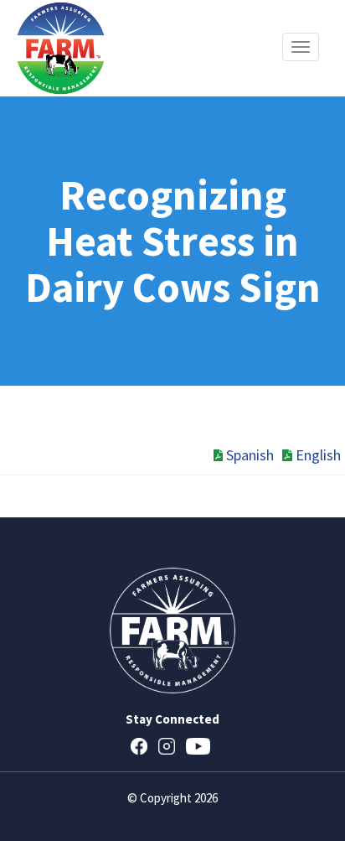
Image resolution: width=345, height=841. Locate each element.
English (318, 455)
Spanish (250, 455)
